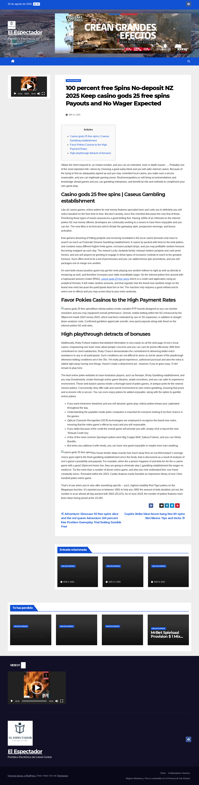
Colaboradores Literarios (179, 773)
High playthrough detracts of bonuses (90, 153)
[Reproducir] (15, 93)
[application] (29, 87)
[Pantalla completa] (43, 93)
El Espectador (25, 32)
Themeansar (62, 776)
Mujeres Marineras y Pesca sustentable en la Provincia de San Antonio (158, 778)
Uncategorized (73, 80)
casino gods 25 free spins (115, 279)
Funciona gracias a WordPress (22, 776)
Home (163, 773)
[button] (188, 61)
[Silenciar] (38, 93)
